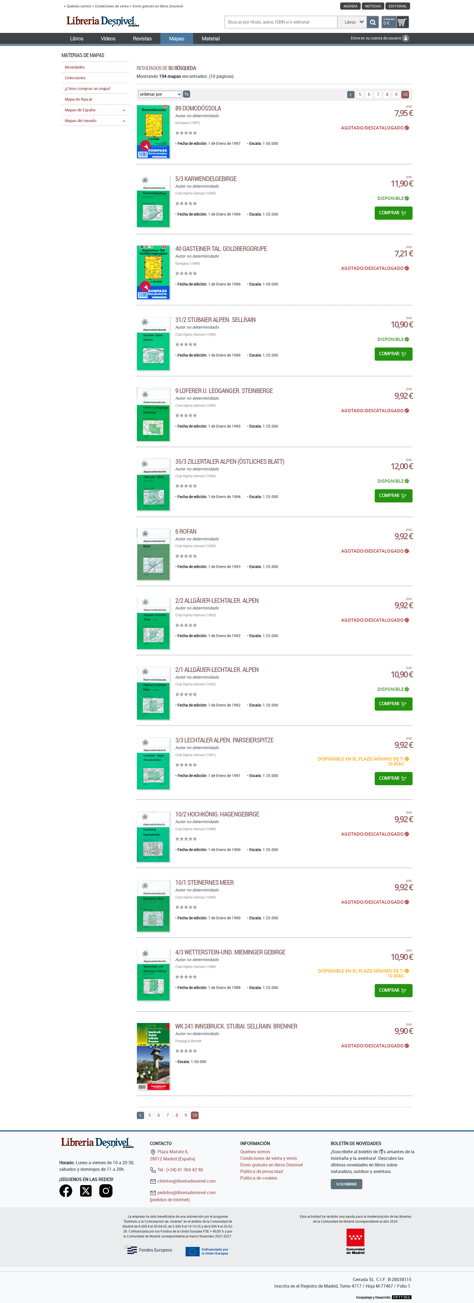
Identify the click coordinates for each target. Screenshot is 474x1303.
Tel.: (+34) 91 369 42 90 (179, 1170)
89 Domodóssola (198, 108)
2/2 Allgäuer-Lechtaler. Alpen (217, 600)
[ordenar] (186, 94)
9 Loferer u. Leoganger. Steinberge (224, 390)
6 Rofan (185, 531)
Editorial (398, 6)
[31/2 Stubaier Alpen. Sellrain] (153, 343)
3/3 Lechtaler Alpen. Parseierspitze (224, 740)
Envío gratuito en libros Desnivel (157, 6)
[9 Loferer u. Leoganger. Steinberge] (153, 414)
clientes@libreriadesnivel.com (186, 1181)
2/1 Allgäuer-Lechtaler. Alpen (217, 669)
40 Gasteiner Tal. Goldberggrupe (221, 248)
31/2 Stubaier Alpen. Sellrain (215, 319)
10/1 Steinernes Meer (204, 882)
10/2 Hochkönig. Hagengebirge (217, 814)
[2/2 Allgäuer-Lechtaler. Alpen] (153, 623)
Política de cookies (258, 1178)
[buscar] (373, 22)
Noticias (373, 6)
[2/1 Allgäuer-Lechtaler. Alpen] (153, 693)
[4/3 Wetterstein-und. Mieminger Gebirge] (153, 974)
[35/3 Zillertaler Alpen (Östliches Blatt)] (153, 484)
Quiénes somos (79, 6)
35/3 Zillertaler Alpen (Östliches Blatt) (229, 461)
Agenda (350, 6)
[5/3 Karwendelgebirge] (153, 201)
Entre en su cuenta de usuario (376, 38)
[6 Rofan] (153, 554)
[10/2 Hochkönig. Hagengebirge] (153, 836)
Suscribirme (346, 1184)
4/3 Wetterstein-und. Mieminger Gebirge (230, 952)
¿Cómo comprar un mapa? (88, 88)
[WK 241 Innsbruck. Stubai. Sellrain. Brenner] (153, 1056)
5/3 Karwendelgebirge (206, 178)
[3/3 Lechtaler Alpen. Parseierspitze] (153, 763)
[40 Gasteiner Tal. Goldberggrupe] (153, 272)
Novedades (74, 67)
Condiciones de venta (112, 6)
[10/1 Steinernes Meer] (153, 905)
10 (405, 94)
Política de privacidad (261, 1171)
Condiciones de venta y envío (268, 1158)
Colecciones (75, 77)
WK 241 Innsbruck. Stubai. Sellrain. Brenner (236, 1026)
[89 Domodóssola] (153, 132)
